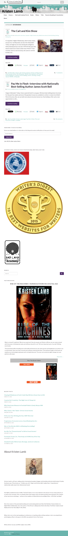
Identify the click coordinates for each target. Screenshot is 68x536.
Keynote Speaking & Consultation (54, 15)
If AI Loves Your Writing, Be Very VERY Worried (18, 416)
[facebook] (7, 2)
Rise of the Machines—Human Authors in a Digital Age (34, 284)
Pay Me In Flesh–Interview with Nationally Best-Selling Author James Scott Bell (35, 85)
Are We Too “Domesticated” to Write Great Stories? (20, 431)
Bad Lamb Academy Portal (22, 15)
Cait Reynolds (10, 35)
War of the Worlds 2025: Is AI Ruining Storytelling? (19, 426)
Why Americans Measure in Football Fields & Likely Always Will (23, 405)
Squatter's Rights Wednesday (32, 35)
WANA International (43, 35)
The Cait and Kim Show (24, 30)
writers (30, 75)
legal (24, 119)
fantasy (28, 72)
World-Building (51, 35)
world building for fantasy (12, 75)
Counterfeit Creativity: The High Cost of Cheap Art (20, 400)
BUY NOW (27, 364)
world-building (23, 75)
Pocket (26, 65)
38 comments (59, 119)
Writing (57, 35)
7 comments (59, 72)
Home (5, 15)
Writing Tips (8, 37)
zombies (18, 120)
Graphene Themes (15, 534)
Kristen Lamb (10, 89)
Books (32, 15)
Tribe (42, 15)
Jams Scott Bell (11, 119)
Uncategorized (22, 89)
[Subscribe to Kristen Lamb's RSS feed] (5, 2)
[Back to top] (64, 532)
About (5, 18)
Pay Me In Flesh (30, 119)
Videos (37, 15)
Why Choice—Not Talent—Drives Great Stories (18, 410)
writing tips (17, 76)
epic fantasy (22, 72)
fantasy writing (35, 72)
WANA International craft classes (34, 74)
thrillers (13, 120)
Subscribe (9, 137)
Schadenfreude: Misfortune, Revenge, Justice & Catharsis (21, 441)
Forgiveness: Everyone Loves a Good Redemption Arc (20, 421)
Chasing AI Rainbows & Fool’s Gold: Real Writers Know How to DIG (24, 395)
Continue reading (12, 57)
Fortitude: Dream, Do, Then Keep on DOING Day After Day (22, 436)
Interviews (22, 35)
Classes (11, 15)
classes (17, 72)
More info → (60, 356)
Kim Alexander (20, 74)
